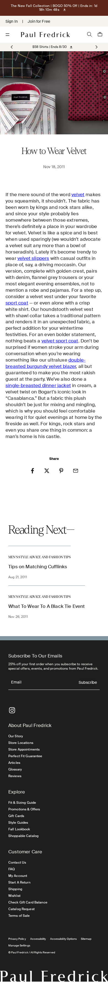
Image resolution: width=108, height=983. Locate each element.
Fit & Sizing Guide (22, 802)
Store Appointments (24, 749)
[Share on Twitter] (46, 470)
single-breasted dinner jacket (38, 385)
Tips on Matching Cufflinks (37, 567)
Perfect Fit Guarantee (25, 756)
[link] (49, 46)
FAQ (11, 869)
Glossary (15, 769)
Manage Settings (19, 945)
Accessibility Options (63, 939)
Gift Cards (16, 816)
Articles (14, 763)
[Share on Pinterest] (61, 470)
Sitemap (86, 939)
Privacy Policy (17, 939)
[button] (96, 47)
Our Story (15, 736)
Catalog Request (21, 909)
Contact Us (17, 862)
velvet (77, 194)
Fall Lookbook (19, 829)
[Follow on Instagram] (12, 710)
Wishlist (14, 896)
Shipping (15, 889)
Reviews (14, 776)
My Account (17, 876)
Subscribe (88, 683)
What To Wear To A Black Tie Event (46, 606)
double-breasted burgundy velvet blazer (46, 363)
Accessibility (38, 939)
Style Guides (18, 822)
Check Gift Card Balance (27, 902)
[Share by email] (75, 470)
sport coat (17, 303)
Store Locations (20, 743)
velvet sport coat (60, 341)
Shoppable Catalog (23, 836)
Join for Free (39, 21)
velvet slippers (33, 258)
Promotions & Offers (24, 809)
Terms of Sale (19, 915)
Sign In (12, 21)
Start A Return (19, 882)
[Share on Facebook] (32, 470)
